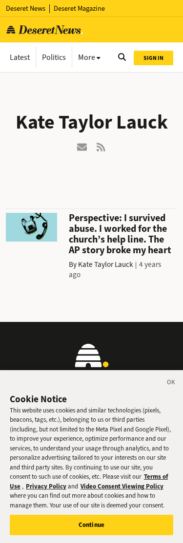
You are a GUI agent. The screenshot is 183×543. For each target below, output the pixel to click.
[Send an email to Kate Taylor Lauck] (82, 146)
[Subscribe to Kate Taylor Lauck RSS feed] (101, 146)
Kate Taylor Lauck (105, 264)
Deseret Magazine (79, 8)
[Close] (171, 383)
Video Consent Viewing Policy (122, 486)
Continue (91, 525)
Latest (20, 57)
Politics (54, 57)
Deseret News (25, 8)
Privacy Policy (46, 486)
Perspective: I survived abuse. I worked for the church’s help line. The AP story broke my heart (120, 234)
